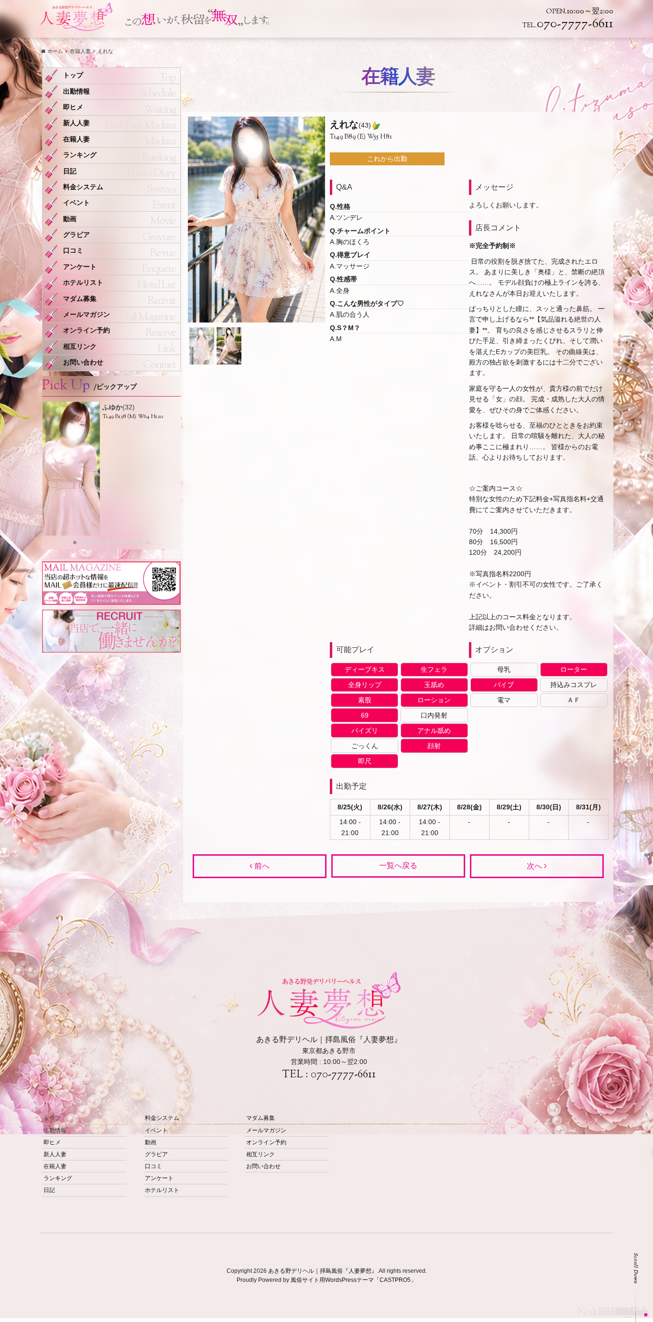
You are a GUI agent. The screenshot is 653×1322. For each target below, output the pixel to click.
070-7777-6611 (343, 1075)
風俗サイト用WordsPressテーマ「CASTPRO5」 (353, 1280)
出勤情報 (76, 91)
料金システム (83, 187)
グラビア (76, 234)
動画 (69, 219)
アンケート (80, 266)
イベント (76, 202)
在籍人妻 (76, 139)
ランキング (80, 155)
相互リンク (80, 346)
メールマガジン (86, 314)
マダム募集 (80, 298)
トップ (73, 75)
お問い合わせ (83, 362)
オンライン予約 (86, 330)
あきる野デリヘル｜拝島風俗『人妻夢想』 (322, 1271)
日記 (69, 171)
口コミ (73, 250)
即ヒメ (73, 107)
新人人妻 (76, 123)
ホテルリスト (83, 282)
